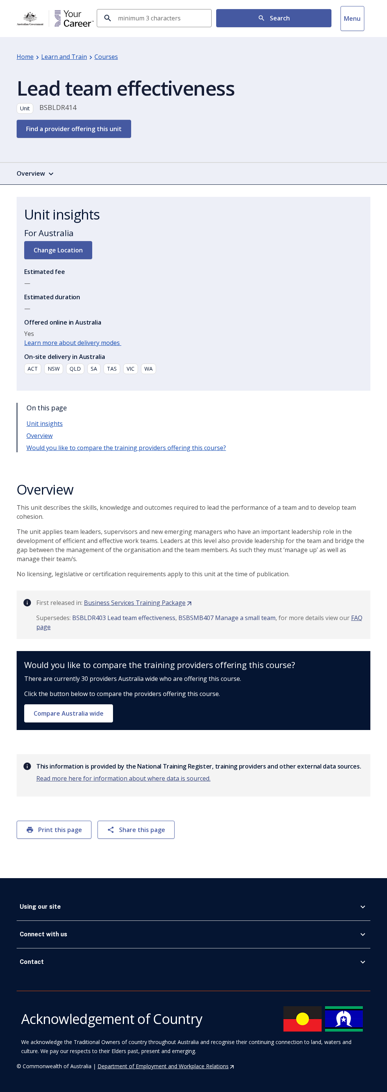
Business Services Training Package (138, 603)
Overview (39, 436)
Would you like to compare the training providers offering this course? (126, 448)
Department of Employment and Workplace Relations (166, 1066)
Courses (106, 57)
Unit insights (44, 423)
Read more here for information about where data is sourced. (123, 778)
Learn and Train (64, 57)
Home (25, 57)
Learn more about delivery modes (72, 343)
